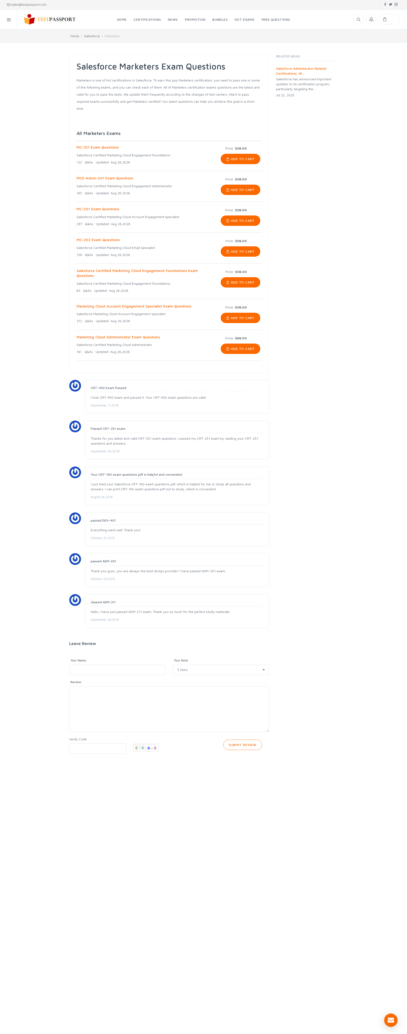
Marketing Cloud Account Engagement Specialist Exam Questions (134, 306)
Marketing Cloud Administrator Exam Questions (118, 337)
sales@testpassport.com (28, 4)
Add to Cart (242, 159)
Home (74, 36)
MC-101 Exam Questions (98, 147)
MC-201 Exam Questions (98, 209)
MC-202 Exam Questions (98, 240)
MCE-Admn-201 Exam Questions (105, 178)
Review (75, 682)
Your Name (78, 660)
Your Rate (181, 660)
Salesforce (92, 36)
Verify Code (78, 739)
